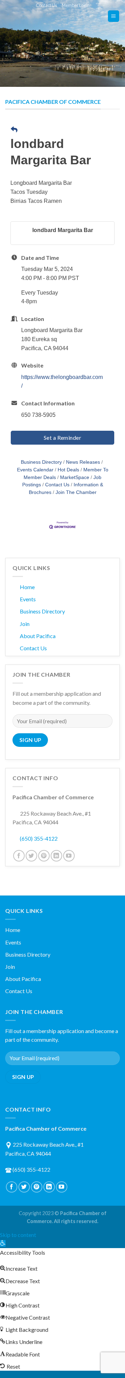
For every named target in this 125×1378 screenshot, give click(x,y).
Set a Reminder (63, 437)
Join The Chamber (76, 492)
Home (27, 587)
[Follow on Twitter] (31, 855)
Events (28, 599)
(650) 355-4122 (39, 838)
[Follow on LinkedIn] (56, 855)
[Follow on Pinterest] (44, 855)
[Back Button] (14, 130)
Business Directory (41, 462)
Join (25, 623)
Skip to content (18, 1234)
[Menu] (113, 16)
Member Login (76, 5)
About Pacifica (38, 636)
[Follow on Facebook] (19, 855)
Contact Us (46, 5)
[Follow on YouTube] (69, 855)
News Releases (83, 462)
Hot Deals (68, 469)
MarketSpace (74, 477)
